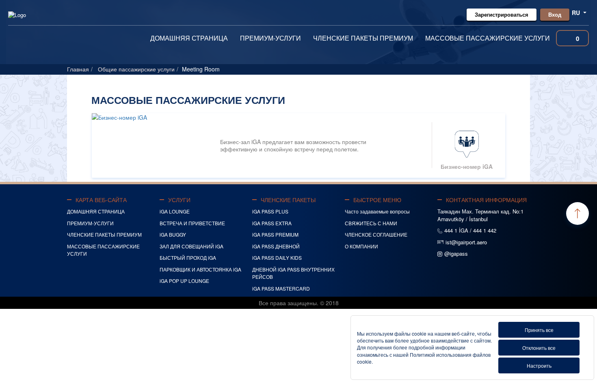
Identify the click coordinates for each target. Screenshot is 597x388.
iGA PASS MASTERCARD (281, 288)
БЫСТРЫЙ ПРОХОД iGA (188, 257)
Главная (78, 69)
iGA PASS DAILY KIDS (277, 257)
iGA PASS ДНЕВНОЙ (276, 246)
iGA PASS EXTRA (272, 223)
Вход (554, 14)
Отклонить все (539, 347)
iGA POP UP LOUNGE (184, 280)
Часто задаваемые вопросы (377, 211)
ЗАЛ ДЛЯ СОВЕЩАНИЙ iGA (191, 246)
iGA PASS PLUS (270, 211)
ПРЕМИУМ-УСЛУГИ (270, 38)
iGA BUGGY (173, 234)
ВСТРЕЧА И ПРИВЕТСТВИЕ (192, 223)
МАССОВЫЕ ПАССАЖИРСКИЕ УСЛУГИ (487, 38)
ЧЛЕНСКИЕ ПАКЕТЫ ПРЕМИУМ (363, 38)
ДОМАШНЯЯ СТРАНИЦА (189, 38)
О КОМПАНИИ (361, 246)
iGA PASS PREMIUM (275, 234)
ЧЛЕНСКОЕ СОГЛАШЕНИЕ (376, 234)
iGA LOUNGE (175, 211)
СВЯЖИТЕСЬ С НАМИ (371, 223)
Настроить (539, 365)
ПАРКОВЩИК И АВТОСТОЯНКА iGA (200, 269)
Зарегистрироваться (501, 14)
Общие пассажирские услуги (136, 69)
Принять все (539, 329)
